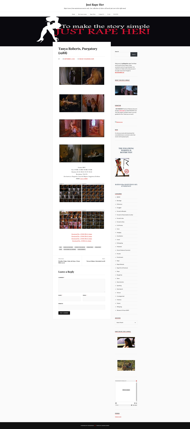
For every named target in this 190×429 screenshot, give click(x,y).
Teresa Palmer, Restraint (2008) (96, 261)
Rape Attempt (120, 264)
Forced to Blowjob (85, 59)
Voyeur (119, 303)
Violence (119, 299)
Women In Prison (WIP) (123, 310)
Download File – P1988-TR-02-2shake (82, 236)
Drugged (119, 207)
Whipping (119, 306)
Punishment (120, 257)
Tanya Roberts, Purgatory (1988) (77, 50)
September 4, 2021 (69, 59)
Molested (119, 246)
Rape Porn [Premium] (122, 268)
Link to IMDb (84, 178)
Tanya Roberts (81, 249)
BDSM (118, 197)
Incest (118, 239)
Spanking (119, 285)
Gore (118, 229)
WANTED (115, 14)
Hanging (119, 232)
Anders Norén (105, 425)
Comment (61, 277)
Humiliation (120, 236)
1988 (60, 247)
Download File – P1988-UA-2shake (81, 241)
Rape (92, 59)
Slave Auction (120, 282)
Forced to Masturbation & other (125, 214)
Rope (118, 271)
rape (60, 249)
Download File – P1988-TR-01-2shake (82, 234)
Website (60, 303)
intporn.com (118, 416)
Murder (119, 253)
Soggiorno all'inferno (70, 249)
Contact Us (101, 14)
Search (117, 51)
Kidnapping (120, 243)
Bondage (119, 200)
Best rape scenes (82, 14)
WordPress (91, 425)
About (73, 14)
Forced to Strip (120, 222)
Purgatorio (90, 247)
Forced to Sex (120, 218)
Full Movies (120, 225)
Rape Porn (92, 14)
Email (85, 295)
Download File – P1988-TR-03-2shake (82, 238)
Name (60, 295)
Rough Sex (119, 275)
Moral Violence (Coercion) (123, 250)
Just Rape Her (95, 4)
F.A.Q (108, 14)
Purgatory (98, 247)
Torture (119, 292)
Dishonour (119, 204)
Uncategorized (120, 296)
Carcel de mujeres (68, 247)
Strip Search (120, 289)
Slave (118, 278)
